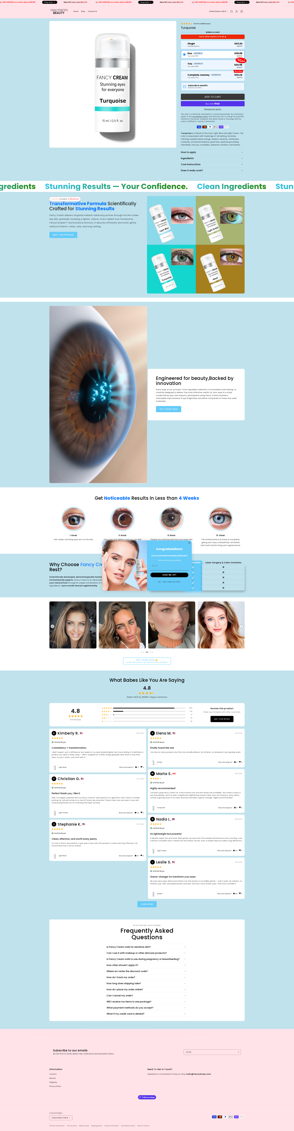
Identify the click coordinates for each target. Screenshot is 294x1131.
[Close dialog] (189, 542)
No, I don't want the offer (169, 582)
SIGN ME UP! (169, 575)
